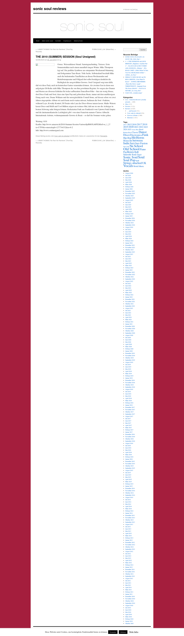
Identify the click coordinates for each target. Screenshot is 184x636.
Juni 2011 (128, 583)
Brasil (141, 129)
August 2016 (129, 443)
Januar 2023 (129, 270)
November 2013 (130, 518)
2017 (139, 124)
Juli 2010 (128, 608)
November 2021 (130, 301)
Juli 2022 (128, 283)
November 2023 (130, 247)
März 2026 (128, 184)
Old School (131, 148)
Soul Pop (129, 160)
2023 (146, 127)
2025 (129, 129)
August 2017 (129, 416)
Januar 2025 (129, 216)
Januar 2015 (129, 486)
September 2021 (130, 306)
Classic (135, 132)
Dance (143, 132)
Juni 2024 (128, 232)
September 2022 (130, 279)
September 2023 (130, 252)
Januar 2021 (129, 324)
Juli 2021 (128, 310)
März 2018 (128, 400)
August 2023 (129, 254)
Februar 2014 (129, 511)
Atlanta (134, 129)
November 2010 (130, 599)
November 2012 (130, 545)
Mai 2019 (128, 369)
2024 (125, 129)
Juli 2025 (128, 202)
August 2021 (129, 308)
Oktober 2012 (129, 547)
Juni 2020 (128, 340)
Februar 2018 (129, 403)
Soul (141, 157)
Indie (126, 143)
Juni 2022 (128, 286)
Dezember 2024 (130, 218)
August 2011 (129, 578)
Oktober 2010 (129, 601)
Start (37, 41)
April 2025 (128, 209)
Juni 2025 (128, 205)
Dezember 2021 (130, 299)
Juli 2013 (128, 527)
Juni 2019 (128, 367)
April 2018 (128, 398)
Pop (125, 151)
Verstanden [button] (113, 632)
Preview (127, 106)
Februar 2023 (129, 268)
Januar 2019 (129, 378)
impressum (67, 41)
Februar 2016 (129, 457)
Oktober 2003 (129, 623)
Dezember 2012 (130, 542)
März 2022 (128, 292)
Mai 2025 (128, 207)
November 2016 (130, 437)
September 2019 (130, 360)
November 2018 (130, 382)
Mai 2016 (128, 450)
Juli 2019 (128, 364)
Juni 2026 (128, 178)
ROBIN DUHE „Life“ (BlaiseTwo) (104, 49)
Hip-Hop (127, 137)
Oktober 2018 (129, 385)
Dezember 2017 (130, 407)
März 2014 (128, 509)
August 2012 (129, 551)
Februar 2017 (129, 430)
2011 (125, 124)
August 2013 (129, 524)
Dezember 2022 (130, 272)
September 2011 (130, 576)
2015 (129, 124)
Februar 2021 (129, 322)
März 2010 (128, 617)
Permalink (103, 136)
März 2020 (128, 346)
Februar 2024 (129, 241)
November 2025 (130, 193)
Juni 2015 (128, 475)
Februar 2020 (129, 349)
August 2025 (129, 200)
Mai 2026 (128, 180)
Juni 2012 (128, 556)
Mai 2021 (128, 315)
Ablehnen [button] (123, 632)
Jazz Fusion (141, 143)
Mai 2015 (128, 477)
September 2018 (130, 387)
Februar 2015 (129, 484)
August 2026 (129, 173)
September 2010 (130, 603)
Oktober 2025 (129, 196)
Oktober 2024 (129, 223)
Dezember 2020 (130, 326)
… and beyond (131, 111)
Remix (130, 152)
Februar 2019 (129, 376)
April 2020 (128, 344)
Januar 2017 (129, 432)
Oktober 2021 (129, 304)
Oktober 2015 (129, 466)
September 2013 (130, 522)
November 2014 (130, 491)
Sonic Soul (130, 157)
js (60, 60)
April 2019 (128, 371)
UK (144, 163)
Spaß (137, 160)
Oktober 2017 (129, 412)
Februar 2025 (129, 214)
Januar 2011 (129, 594)
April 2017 (128, 425)
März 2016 (128, 455)
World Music (138, 166)
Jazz (132, 143)
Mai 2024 (128, 234)
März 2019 (128, 373)
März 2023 (128, 265)
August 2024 (129, 227)
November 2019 (130, 355)
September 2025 (130, 198)
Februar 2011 (129, 592)
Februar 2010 (129, 619)
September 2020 (130, 333)
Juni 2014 (128, 502)
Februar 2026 (129, 187)
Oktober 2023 (129, 250)
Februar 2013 (129, 538)
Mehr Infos (133, 632)
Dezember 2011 (130, 569)
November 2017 (130, 409)
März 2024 (128, 238)
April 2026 (128, 182)
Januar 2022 (129, 297)
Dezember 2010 (130, 596)
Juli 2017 (128, 418)
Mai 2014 (128, 504)
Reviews (127, 109)
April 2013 (128, 533)
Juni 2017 (128, 421)
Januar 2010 (129, 621)
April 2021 (128, 317)
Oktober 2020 (129, 331)
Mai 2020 (128, 342)
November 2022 (130, 274)
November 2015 (130, 464)
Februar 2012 (129, 565)
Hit (134, 137)
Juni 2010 (128, 610)
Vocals (128, 165)
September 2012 (130, 549)
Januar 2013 (129, 540)
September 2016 (130, 441)
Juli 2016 (128, 446)
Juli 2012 (128, 554)
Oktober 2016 (129, 439)
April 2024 (128, 236)
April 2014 (128, 506)
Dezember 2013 (130, 515)
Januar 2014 (129, 513)
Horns (140, 137)
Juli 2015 (128, 473)
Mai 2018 (128, 396)
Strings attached (132, 163)
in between (136, 140)
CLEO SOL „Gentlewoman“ (133, 93)
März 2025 (128, 211)
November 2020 (130, 328)
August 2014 (129, 497)
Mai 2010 (128, 612)
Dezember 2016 (130, 434)
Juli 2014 (128, 500)
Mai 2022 (128, 288)
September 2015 (130, 468)
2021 (136, 126)
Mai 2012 (128, 558)
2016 (134, 124)
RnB (136, 151)
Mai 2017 (128, 423)
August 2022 (129, 281)
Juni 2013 (128, 529)
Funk (145, 135)
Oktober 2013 (129, 520)
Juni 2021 (128, 313)
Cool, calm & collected (61, 136)
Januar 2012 (129, 567)
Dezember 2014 (130, 488)
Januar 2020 (129, 351)
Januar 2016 (129, 459)
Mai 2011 (128, 585)
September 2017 (130, 414)
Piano (143, 149)
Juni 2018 (128, 394)
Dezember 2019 (130, 353)
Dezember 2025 (130, 191)
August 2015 (129, 470)
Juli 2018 (128, 391)
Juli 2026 (128, 175)
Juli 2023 (128, 256)
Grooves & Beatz (132, 115)
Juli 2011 (128, 581)
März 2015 (128, 482)
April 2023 (128, 263)
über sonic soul (47, 41)
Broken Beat (127, 132)
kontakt (58, 41)
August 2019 (129, 362)
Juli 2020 (128, 337)
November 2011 (130, 572)
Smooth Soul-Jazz (132, 154)
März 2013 (128, 536)
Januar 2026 (129, 189)
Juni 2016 (128, 448)
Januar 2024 (129, 243)
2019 (125, 126)
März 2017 (128, 428)
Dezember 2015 (130, 461)
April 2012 (128, 560)
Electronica (136, 135)
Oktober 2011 (129, 574)
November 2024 (130, 220)
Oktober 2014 (129, 493)
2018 (144, 124)
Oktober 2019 (129, 358)
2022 (141, 126)
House (126, 140)
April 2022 (128, 290)
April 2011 (128, 587)
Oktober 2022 (129, 277)
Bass (137, 129)
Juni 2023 (128, 259)
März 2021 (128, 319)
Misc (126, 104)
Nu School (136, 146)
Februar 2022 (129, 295)
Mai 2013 (128, 531)
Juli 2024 (128, 229)
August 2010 (129, 605)
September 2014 (130, 495)
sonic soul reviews (49, 8)
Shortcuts (130, 118)
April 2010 (128, 614)
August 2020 (129, 335)
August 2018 (129, 389)
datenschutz (78, 41)
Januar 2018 (129, 405)
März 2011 (128, 590)
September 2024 (130, 225)
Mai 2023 (128, 261)
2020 (131, 126)
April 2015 (128, 479)
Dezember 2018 (130, 380)
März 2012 (128, 563)
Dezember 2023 (130, 245)
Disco (126, 135)
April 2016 (128, 452)
